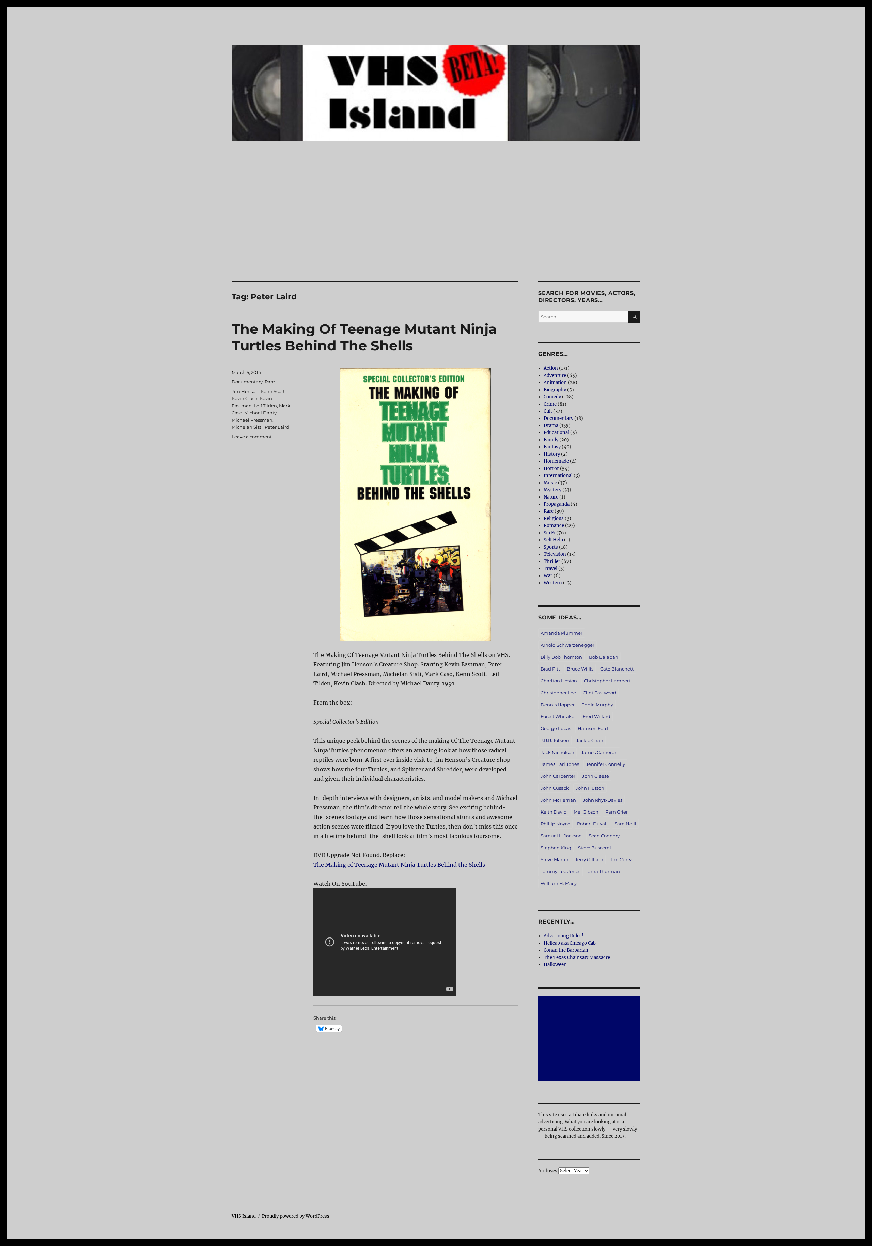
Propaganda (557, 504)
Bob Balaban (603, 657)
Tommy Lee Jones (560, 871)
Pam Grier (616, 812)
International (558, 475)
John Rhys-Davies (602, 800)
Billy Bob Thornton (561, 657)
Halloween (555, 964)
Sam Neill (625, 823)
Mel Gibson (586, 812)
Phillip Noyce (555, 823)
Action (551, 368)
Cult (548, 411)
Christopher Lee (558, 692)
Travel (550, 568)
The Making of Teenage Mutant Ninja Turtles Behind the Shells (399, 864)
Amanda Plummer (561, 633)
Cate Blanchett (617, 669)
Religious (554, 518)
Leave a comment (252, 436)
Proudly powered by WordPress (295, 1216)
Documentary (247, 381)
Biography (555, 390)
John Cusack (555, 788)
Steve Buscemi (594, 847)
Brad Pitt (550, 669)
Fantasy (552, 447)
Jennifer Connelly (605, 764)
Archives (547, 1171)
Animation (555, 382)
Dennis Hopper (558, 704)
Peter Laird (277, 427)
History (552, 454)
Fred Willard (596, 716)
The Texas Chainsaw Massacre (577, 957)
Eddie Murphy (597, 704)
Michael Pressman (252, 420)
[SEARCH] (634, 317)
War (548, 576)
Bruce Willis (580, 669)
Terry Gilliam (589, 859)
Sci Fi (549, 533)
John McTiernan (558, 800)
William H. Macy (559, 883)
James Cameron (599, 752)
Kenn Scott (273, 391)
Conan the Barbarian (566, 950)
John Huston (590, 788)
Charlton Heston (559, 680)
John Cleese (595, 776)
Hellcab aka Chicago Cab (570, 943)
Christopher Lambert (607, 680)
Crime (550, 404)
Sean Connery (604, 835)
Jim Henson (245, 391)
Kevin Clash (245, 398)
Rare (270, 381)
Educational (556, 433)
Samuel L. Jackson (561, 835)
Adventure (555, 375)
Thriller (552, 561)
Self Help (553, 540)
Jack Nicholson (557, 752)
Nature (551, 497)
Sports (551, 547)
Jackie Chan (589, 740)
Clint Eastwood (599, 692)
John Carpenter (558, 776)
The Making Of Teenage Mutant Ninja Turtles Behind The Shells (364, 337)
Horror (551, 468)
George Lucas (556, 728)
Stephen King (556, 847)
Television (555, 554)
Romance (554, 526)
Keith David (554, 812)
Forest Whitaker (558, 716)
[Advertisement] (436, 230)
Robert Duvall (592, 823)
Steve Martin (555, 859)
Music (550, 483)
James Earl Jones (560, 764)
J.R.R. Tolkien (555, 740)
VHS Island (244, 1216)
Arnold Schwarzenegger (567, 645)
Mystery (552, 490)
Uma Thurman (603, 871)
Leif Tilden (265, 405)
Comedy (552, 397)
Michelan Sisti (247, 427)
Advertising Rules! (563, 936)
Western (553, 583)
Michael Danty (260, 412)
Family (551, 440)
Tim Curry (621, 859)
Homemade (556, 461)
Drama (551, 425)
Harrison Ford (593, 728)
